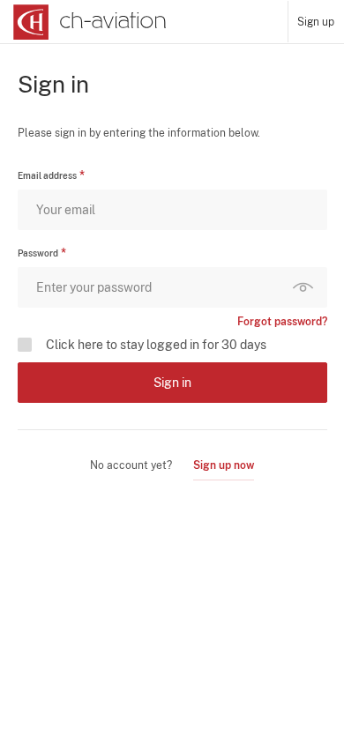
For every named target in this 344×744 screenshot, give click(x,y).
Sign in (172, 383)
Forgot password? (282, 321)
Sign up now (223, 465)
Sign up (315, 22)
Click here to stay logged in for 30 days (156, 345)
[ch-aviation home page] (88, 22)
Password (38, 253)
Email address (47, 175)
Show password (307, 287)
